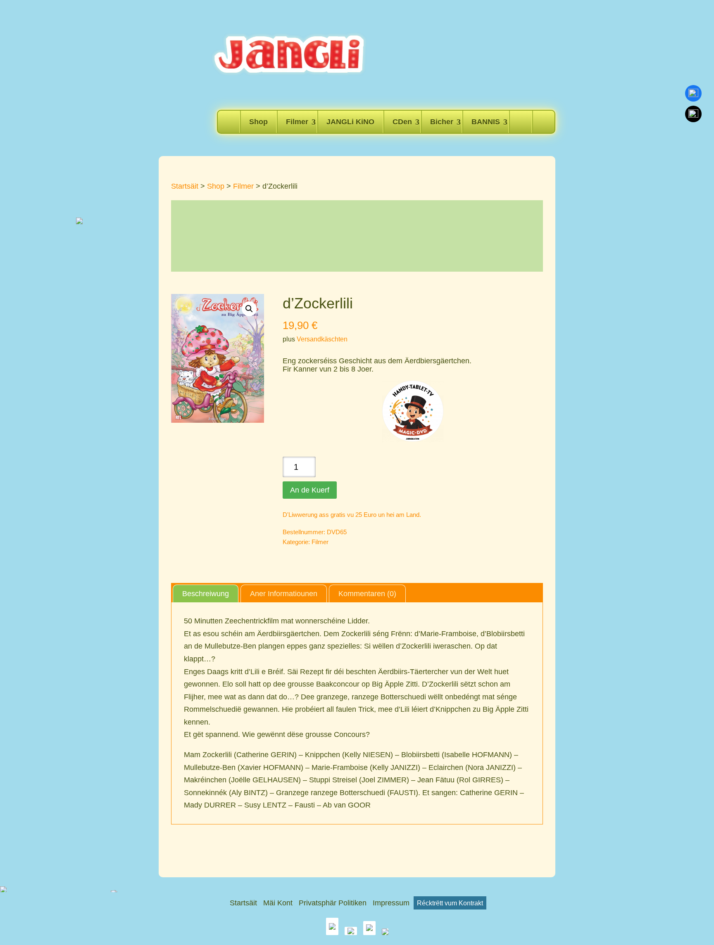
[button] (249, 308)
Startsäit (184, 186)
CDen (402, 122)
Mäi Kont (278, 903)
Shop (258, 122)
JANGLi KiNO (350, 122)
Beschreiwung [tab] (205, 594)
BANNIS (485, 122)
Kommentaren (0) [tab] (367, 594)
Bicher (441, 122)
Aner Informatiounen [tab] (283, 594)
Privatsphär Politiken (333, 903)
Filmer (297, 122)
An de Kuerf (309, 490)
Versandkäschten (322, 339)
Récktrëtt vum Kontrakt (450, 903)
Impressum (391, 903)
